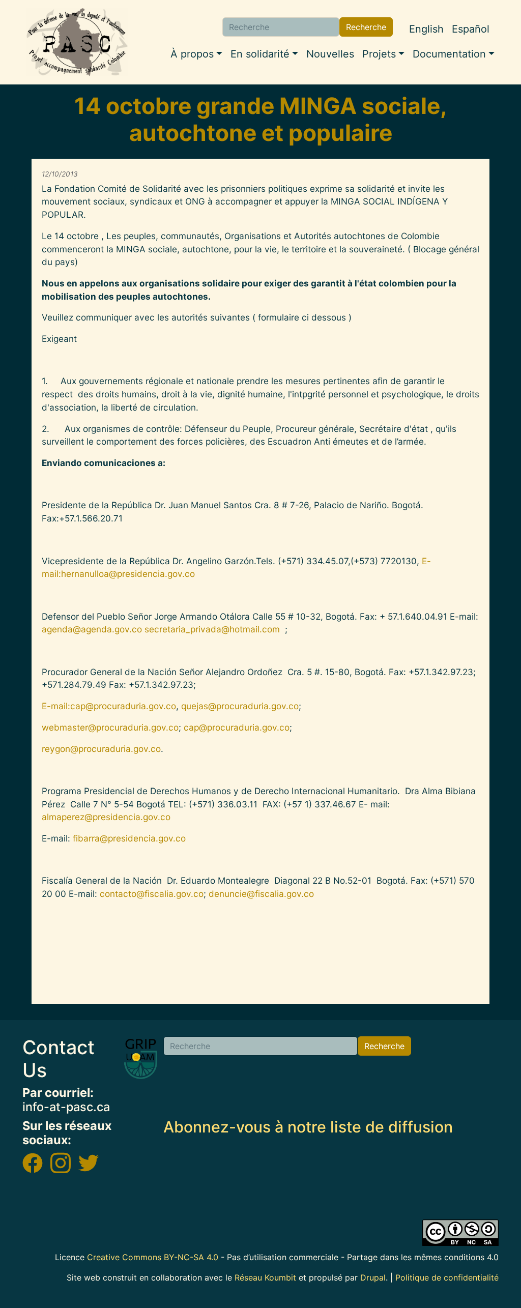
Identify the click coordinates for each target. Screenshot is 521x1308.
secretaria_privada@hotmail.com (212, 629)
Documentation (449, 54)
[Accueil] (77, 42)
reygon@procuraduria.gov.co (101, 748)
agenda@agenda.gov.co (92, 629)
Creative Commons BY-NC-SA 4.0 (152, 1257)
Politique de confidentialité (447, 1277)
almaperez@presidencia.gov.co (106, 816)
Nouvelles (330, 54)
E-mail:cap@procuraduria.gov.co (109, 706)
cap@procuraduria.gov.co (237, 727)
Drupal (373, 1277)
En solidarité (260, 54)
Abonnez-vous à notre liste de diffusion (308, 1127)
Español (470, 29)
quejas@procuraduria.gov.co (240, 706)
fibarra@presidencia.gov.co (129, 838)
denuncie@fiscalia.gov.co (261, 893)
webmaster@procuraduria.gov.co (110, 727)
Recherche (366, 27)
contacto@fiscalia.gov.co (152, 893)
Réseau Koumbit (265, 1277)
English (426, 29)
